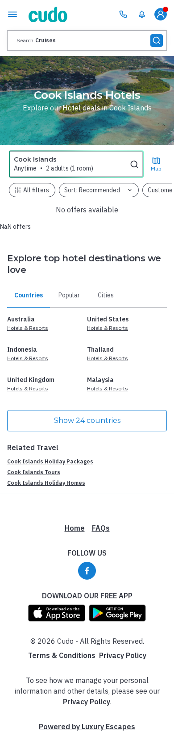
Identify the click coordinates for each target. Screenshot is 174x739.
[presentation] (87, 40)
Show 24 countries (87, 420)
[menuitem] (142, 14)
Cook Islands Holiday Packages (50, 461)
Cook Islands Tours (33, 472)
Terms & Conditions (61, 655)
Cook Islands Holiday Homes (46, 482)
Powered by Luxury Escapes (87, 726)
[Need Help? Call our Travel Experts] (123, 14)
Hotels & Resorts (27, 328)
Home (75, 528)
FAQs (101, 528)
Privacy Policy (122, 655)
